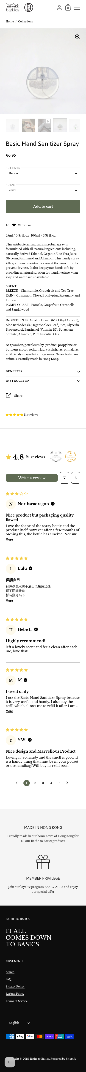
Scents (14, 168)
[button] (15, 414)
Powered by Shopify (63, 1058)
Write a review (32, 478)
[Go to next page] (68, 783)
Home (10, 21)
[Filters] (64, 478)
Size (11, 185)
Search (10, 972)
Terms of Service (17, 1001)
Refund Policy (15, 993)
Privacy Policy (15, 986)
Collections (25, 21)
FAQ (8, 979)
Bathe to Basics (39, 1058)
